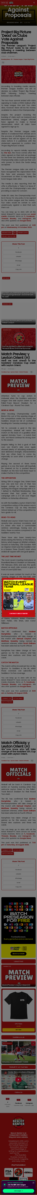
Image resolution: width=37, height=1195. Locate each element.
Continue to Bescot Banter (18, 613)
